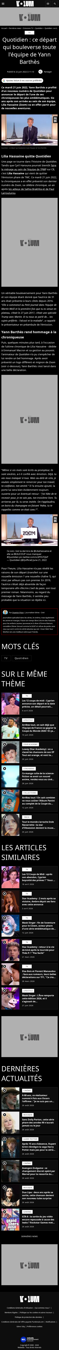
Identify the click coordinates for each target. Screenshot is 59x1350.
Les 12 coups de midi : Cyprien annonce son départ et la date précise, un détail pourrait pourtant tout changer (38, 705)
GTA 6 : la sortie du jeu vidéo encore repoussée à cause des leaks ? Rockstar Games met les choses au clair (38, 1221)
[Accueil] (25, 3)
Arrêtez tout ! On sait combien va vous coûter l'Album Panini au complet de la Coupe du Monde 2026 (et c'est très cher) (38, 802)
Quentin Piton (18, 612)
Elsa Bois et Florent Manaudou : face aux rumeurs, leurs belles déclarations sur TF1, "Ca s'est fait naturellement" (39, 976)
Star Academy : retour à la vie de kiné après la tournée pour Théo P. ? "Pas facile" (38, 949)
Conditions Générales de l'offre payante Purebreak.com (22, 1322)
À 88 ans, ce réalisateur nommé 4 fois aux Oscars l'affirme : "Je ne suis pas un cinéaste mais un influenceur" (38, 1100)
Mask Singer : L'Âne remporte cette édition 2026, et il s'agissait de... (38, 998)
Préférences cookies (34, 1326)
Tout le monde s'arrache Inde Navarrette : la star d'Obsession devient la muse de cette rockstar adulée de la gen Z (38, 827)
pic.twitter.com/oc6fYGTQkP (33, 557)
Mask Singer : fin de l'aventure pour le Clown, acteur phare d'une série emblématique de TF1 (38, 927)
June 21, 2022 (40, 560)
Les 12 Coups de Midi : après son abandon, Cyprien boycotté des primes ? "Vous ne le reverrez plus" (39, 879)
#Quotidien (13, 557)
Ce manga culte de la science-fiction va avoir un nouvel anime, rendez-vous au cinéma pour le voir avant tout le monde (39, 779)
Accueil (4, 28)
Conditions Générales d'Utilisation (20, 1308)
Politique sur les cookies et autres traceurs (36, 1312)
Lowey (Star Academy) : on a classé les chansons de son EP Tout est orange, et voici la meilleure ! (38, 754)
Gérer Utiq (21, 1326)
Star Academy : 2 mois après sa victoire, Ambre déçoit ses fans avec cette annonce (39, 901)
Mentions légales (11, 1312)
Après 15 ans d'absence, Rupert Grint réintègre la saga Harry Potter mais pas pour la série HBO (39, 1148)
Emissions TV (28, 28)
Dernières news (15, 28)
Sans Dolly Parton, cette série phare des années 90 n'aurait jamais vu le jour (38, 1122)
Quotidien (39, 28)
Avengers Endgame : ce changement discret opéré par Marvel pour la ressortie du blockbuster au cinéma (38, 1173)
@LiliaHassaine (41, 551)
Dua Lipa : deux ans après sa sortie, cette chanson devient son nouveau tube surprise (38, 1195)
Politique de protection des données (28, 1317)
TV (6, 658)
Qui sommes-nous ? (42, 1308)
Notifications (50, 1322)
